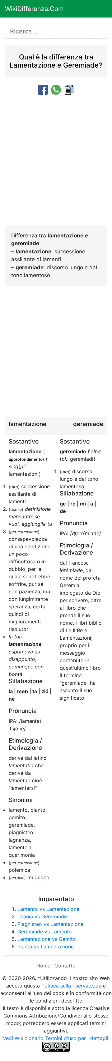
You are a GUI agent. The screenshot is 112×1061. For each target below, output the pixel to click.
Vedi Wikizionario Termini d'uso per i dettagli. (56, 1038)
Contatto (65, 965)
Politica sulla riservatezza (71, 985)
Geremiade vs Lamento (44, 931)
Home (43, 965)
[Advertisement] (56, 166)
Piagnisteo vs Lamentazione (50, 924)
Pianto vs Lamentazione (45, 946)
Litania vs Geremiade (42, 916)
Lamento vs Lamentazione (48, 909)
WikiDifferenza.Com (34, 9)
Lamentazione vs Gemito (46, 939)
